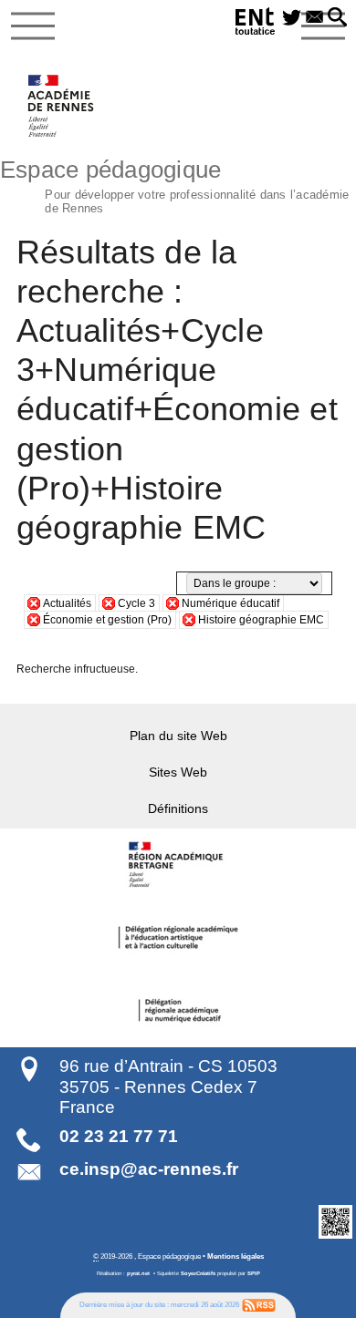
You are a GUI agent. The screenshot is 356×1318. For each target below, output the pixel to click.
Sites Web (178, 772)
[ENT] (255, 24)
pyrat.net (138, 1273)
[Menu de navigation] (33, 26)
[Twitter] (291, 18)
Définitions (178, 808)
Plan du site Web (178, 735)
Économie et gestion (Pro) (107, 619)
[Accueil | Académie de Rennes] (178, 865)
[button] (337, 18)
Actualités (67, 603)
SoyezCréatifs (198, 1273)
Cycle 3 (136, 603)
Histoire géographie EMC (261, 619)
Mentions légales (235, 1256)
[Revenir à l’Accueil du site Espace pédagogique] (61, 105)
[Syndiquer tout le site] (259, 1304)
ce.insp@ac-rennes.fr (148, 1169)
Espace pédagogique (174, 184)
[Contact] (314, 18)
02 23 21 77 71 (118, 1136)
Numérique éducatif (230, 603)
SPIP (253, 1273)
